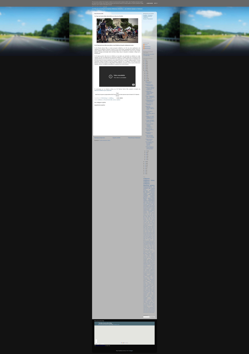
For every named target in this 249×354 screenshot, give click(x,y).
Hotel (152, 221)
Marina (146, 44)
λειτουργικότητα (145, 292)
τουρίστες (146, 309)
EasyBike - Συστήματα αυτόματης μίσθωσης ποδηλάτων (147, 16)
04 (146, 77)
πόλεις (144, 308)
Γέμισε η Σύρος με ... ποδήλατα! (150, 104)
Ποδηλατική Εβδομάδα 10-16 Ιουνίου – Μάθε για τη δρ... (150, 108)
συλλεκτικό (149, 308)
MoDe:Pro (153, 226)
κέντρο (150, 285)
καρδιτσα (150, 286)
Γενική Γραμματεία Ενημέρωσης (149, 254)
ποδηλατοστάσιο (145, 307)
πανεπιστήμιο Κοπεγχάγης (149, 297)
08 (146, 152)
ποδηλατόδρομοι (151, 200)
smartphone (145, 247)
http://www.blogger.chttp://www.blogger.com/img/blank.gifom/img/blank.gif (149, 242)
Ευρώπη (149, 259)
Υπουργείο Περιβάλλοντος (150, 270)
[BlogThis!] (118, 98)
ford (149, 238)
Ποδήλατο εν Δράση (151, 207)
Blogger (131, 350)
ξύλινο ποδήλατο (151, 295)
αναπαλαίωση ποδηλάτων (147, 275)
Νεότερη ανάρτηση (99, 137)
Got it (155, 3)
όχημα (153, 312)
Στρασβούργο (152, 269)
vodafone (118, 99)
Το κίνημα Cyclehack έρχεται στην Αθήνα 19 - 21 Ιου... (150, 121)
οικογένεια (149, 296)
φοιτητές (153, 212)
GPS (147, 221)
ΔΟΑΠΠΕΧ (153, 255)
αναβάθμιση (145, 274)
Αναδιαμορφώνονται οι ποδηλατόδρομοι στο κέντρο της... (150, 101)
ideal (144, 243)
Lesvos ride (148, 222)
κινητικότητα (149, 287)
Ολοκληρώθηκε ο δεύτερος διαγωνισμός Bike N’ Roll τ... (150, 113)
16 (145, 161)
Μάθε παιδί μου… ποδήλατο (149, 82)
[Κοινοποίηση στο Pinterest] (122, 98)
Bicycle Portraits (146, 217)
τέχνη (149, 212)
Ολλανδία (153, 264)
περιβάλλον (153, 298)
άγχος (144, 271)
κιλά (154, 286)
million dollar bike (152, 243)
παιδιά (149, 194)
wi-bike (151, 248)
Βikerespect (145, 253)
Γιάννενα (144, 255)
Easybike (148, 205)
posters (153, 244)
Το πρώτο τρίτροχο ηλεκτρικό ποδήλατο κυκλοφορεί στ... (149, 125)
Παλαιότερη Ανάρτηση (134, 137)
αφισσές (153, 275)
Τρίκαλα (145, 199)
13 (145, 67)
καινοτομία (145, 190)
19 (145, 166)
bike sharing (152, 188)
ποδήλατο (146, 182)
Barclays (149, 204)
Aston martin (152, 215)
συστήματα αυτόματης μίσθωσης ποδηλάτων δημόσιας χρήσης (149, 197)
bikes (147, 236)
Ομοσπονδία (145, 265)
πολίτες (153, 194)
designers (148, 191)
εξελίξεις (148, 282)
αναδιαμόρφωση (152, 274)
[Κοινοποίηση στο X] (119, 98)
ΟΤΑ (150, 264)
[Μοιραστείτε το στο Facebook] (121, 98)
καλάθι (148, 210)
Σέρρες (144, 269)
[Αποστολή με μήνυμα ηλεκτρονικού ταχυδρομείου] (117, 98)
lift (148, 243)
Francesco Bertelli (146, 220)
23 (145, 173)
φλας (154, 309)
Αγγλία (151, 252)
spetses (149, 247)
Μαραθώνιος (145, 263)
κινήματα (144, 287)
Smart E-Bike (152, 231)
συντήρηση (153, 308)
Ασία (154, 252)
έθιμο (146, 271)
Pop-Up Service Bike (108, 99)
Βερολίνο (149, 253)
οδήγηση (144, 296)
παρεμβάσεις (145, 298)
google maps (152, 238)
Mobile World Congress (147, 227)
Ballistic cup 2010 (151, 216)
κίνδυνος (153, 285)
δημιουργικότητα (152, 279)
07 (146, 151)
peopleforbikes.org (146, 244)
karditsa (147, 243)
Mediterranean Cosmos (149, 225)
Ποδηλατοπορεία (146, 209)
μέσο (150, 292)
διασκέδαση (153, 280)
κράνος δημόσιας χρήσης (147, 290)
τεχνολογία (145, 204)
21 (145, 170)
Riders (144, 231)
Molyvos (153, 227)
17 (145, 163)
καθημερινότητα (145, 286)
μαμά (154, 292)
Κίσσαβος (144, 260)
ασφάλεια (153, 201)
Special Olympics (149, 232)
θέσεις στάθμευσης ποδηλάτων (149, 203)
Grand (150, 221)
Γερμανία (150, 206)
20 (145, 168)
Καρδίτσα (148, 260)
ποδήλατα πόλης (149, 180)
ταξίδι (144, 309)
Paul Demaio (152, 205)
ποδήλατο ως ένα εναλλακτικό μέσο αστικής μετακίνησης (149, 303)
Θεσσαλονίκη (152, 190)
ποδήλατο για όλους (151, 301)
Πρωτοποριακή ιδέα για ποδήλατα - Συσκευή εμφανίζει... (150, 143)
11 (145, 63)
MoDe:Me (149, 226)
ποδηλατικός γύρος (149, 306)
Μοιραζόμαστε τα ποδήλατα (149, 133)
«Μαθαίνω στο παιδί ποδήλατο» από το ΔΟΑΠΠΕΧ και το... (150, 117)
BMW (146, 216)
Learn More (150, 3)
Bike (144, 191)
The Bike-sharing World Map (100, 345)
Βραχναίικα (153, 253)
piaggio (151, 244)
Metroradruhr (145, 226)
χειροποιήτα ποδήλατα (148, 312)
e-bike (154, 237)
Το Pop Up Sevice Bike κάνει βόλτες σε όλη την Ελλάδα (150, 136)
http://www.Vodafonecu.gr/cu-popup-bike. (103, 90)
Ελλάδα (153, 198)
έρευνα (151, 271)
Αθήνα (147, 206)
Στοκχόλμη (148, 269)
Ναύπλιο (152, 263)
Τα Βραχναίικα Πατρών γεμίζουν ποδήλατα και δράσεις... (149, 93)
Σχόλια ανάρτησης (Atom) (105, 140)
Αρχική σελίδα (116, 137)
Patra (151, 228)
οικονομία (145, 211)
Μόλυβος (149, 263)
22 (145, 171)
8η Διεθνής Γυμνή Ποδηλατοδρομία (149, 85)
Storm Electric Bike (152, 233)
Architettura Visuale (146, 215)
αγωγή (154, 271)
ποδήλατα (100, 99)
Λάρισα (153, 206)
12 (145, 65)
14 (145, 68)
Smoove (144, 232)
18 (145, 165)
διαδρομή (148, 280)
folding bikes (145, 238)
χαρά (144, 312)
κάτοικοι (147, 285)
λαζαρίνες (153, 291)
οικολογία (153, 296)
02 (146, 73)
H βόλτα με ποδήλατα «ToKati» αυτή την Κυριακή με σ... (150, 88)
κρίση (148, 291)
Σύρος (144, 270)
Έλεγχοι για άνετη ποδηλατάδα (149, 140)
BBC (144, 216)
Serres (147, 231)
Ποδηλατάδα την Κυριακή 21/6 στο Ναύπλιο (150, 129)
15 (145, 70)
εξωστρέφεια (153, 282)
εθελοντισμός (145, 281)
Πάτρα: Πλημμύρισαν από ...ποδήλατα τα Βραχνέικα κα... (150, 97)
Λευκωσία (145, 207)
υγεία (144, 201)
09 (145, 60)
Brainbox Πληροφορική (148, 18)
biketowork (150, 236)
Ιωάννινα (153, 259)
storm (151, 247)
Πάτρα (150, 201)
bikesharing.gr (147, 46)
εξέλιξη (144, 282)
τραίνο (149, 309)
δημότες (144, 280)
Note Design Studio (146, 228)
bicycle (147, 201)
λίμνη (150, 291)
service (114, 99)
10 (145, 61)
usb (145, 248)
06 (146, 80)
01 (146, 71)
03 (146, 75)
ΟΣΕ (148, 264)
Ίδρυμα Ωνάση (146, 252)
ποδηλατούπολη (152, 307)
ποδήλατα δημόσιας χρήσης (149, 184)
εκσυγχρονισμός (152, 281)
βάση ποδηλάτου (146, 276)
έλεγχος (148, 271)
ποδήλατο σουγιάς (146, 302)
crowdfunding (149, 237)
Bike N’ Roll (152, 217)
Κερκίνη (151, 260)
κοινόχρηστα (152, 210)
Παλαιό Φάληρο (152, 266)
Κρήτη (154, 260)
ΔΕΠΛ (149, 255)
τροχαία (152, 309)
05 (146, 78)
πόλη (146, 308)
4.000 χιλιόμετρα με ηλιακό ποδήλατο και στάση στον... (149, 147)
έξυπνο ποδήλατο (149, 189)
